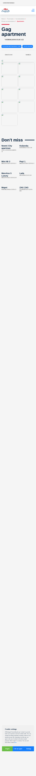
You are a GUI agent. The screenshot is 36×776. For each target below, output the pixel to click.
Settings (28, 748)
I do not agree (18, 748)
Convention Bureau (8, 2)
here (15, 742)
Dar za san (8, 54)
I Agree (7, 748)
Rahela (28, 54)
